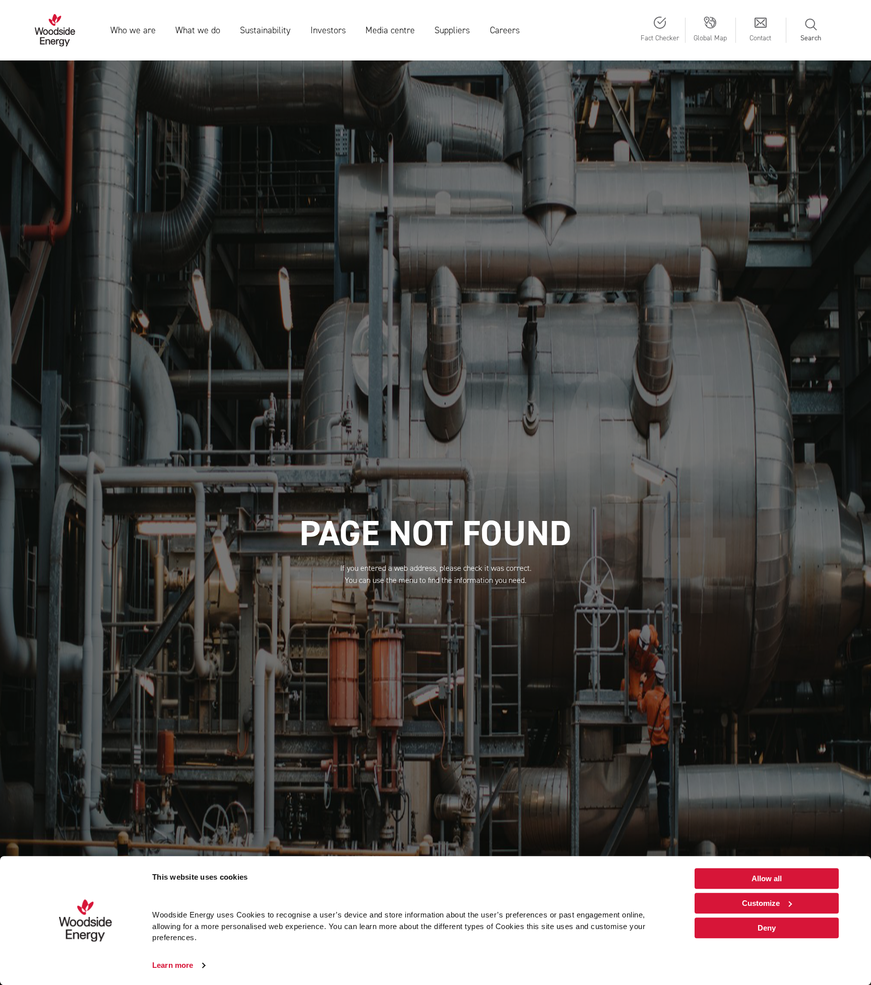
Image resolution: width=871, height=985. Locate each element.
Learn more (172, 965)
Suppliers (452, 30)
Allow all (767, 878)
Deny (767, 928)
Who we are (133, 30)
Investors (328, 30)
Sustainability (265, 30)
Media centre (390, 30)
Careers (505, 30)
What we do (197, 30)
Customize (761, 903)
